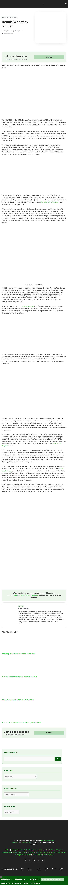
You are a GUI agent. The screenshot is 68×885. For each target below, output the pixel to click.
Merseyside (62, 852)
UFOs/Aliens (35, 883)
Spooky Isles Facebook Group (26, 595)
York (44, 855)
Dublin (40, 850)
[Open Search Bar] (66, 4)
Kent (19, 852)
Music (25, 883)
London (45, 852)
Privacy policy (61, 869)
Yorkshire (50, 855)
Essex (53, 850)
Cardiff (28, 850)
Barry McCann (8, 31)
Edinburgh (47, 850)
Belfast (7, 850)
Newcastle (27, 855)
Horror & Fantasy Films (51, 879)
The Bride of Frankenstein (49, 202)
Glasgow (59, 850)
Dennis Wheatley (8, 34)
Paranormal (6, 879)
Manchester (53, 852)
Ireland (14, 852)
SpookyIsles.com (26, 842)
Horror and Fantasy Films (9, 17)
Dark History (20, 879)
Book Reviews (39, 869)
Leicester (30, 852)
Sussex (34, 855)
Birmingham (15, 850)
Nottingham (19, 855)
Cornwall (34, 850)
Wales (40, 855)
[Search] (58, 759)
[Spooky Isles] (11, 4)
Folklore (33, 879)
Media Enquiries (29, 869)
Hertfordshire (6, 852)
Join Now (49, 57)
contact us (53, 869)
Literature (16, 883)
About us (22, 869)
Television (5, 883)
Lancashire (38, 852)
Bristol (22, 850)
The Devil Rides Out (27, 306)
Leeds (24, 852)
